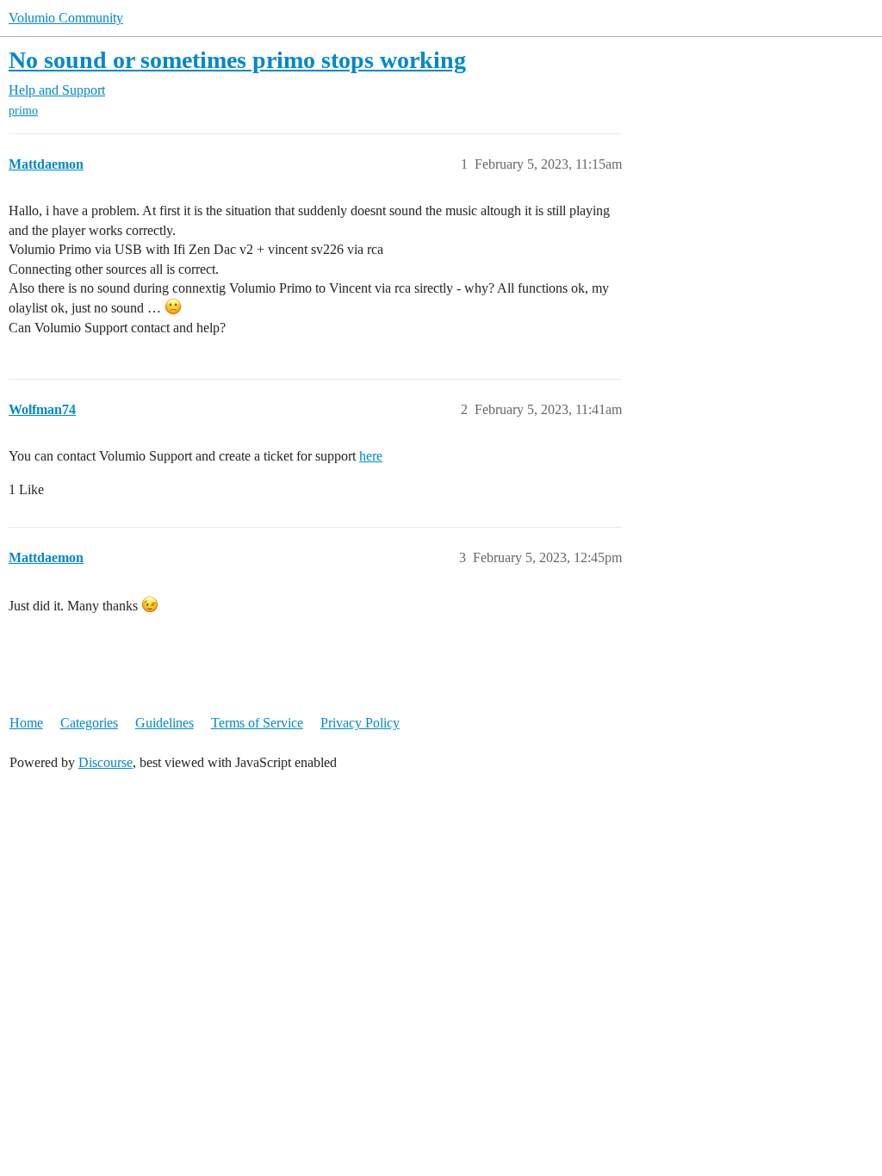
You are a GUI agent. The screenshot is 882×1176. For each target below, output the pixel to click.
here (370, 456)
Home (26, 722)
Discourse (105, 762)
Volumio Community (66, 17)
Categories (89, 722)
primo (23, 110)
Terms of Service (257, 722)
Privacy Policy (360, 722)
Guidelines (164, 722)
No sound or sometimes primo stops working (237, 59)
